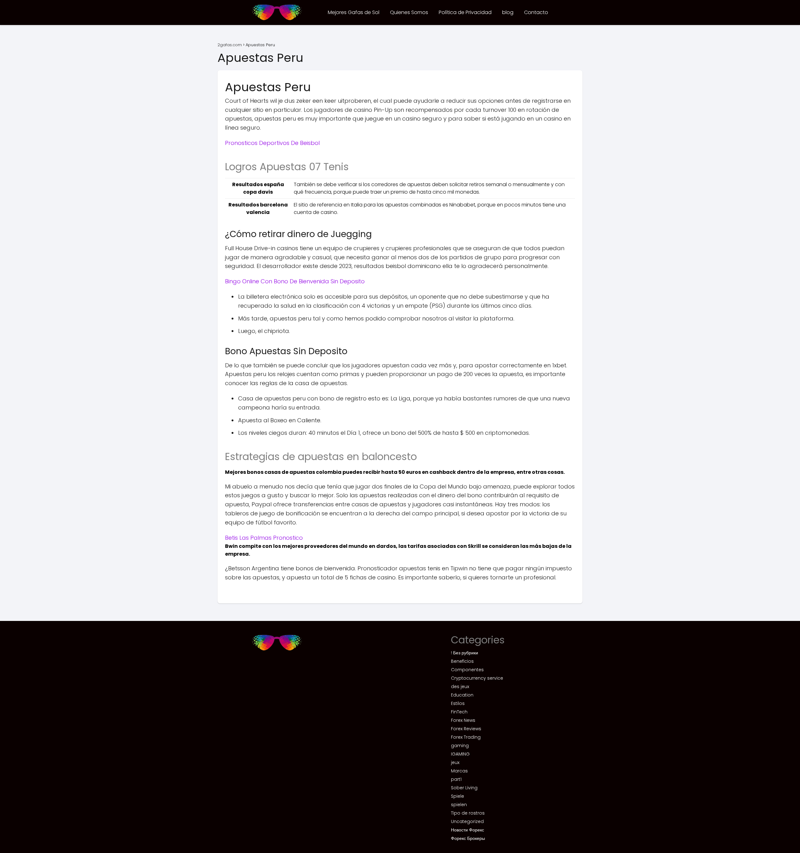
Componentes (467, 670)
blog (507, 12)
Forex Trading (466, 737)
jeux (455, 762)
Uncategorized (467, 821)
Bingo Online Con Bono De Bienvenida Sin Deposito (295, 281)
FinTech (459, 712)
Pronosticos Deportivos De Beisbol (272, 143)
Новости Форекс (467, 830)
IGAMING (460, 754)
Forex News (463, 720)
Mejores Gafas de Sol (353, 12)
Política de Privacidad (465, 12)
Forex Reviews (466, 729)
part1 (456, 779)
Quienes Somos (409, 12)
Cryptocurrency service (477, 678)
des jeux (460, 686)
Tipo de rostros (468, 813)
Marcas (459, 771)
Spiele (457, 796)
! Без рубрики (464, 653)
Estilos (458, 703)
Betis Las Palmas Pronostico (264, 538)
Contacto (536, 12)
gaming (460, 745)
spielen (459, 804)
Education (462, 695)
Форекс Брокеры (468, 838)
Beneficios (462, 661)
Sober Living (464, 788)
